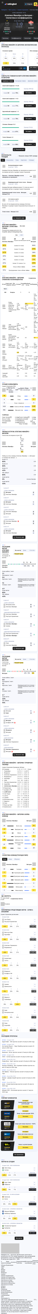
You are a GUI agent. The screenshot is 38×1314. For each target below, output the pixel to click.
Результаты (4, 1293)
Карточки (19, 232)
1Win (2, 1268)
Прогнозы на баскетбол (8, 1283)
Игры (4, 859)
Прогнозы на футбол (7, 1281)
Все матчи (18, 550)
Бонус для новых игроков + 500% (25, 1124)
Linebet (3, 1274)
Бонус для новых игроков (25, 1134)
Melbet (3, 1269)
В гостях (32, 550)
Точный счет (23, 284)
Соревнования (5, 1295)
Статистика (27, 38)
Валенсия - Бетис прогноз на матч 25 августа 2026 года (18, 1052)
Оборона (16, 859)
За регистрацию (6, 1290)
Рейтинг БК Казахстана (7, 1277)
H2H (21, 235)
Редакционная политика (20, 1262)
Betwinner (4, 1272)
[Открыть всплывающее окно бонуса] (35, 4)
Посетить (25, 1107)
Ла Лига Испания (14, 1194)
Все (17, 235)
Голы (3, 232)
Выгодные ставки (20, 81)
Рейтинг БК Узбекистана (8, 1278)
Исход (4, 284)
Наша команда (8, 1262)
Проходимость (5, 1298)
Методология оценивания (29, 1262)
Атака (10, 859)
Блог (2, 1296)
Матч (4, 289)
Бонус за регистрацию (25, 1144)
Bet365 (3, 1271)
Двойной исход (27, 284)
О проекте (3, 1262)
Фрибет (3, 1287)
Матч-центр (12, 10)
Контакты (13, 1262)
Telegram (29, 4)
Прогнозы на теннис (7, 1284)
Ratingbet (4, 10)
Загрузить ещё (19, 218)
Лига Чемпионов (15, 1165)
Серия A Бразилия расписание (9, 914)
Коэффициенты (16, 38)
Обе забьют (8, 232)
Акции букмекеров (6, 1292)
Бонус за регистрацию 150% (25, 1113)
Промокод (4, 1289)
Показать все (20, 149)
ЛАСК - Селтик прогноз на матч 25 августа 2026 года (17, 1057)
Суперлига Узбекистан (16, 1209)
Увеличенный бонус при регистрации (25, 1103)
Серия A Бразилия (22, 10)
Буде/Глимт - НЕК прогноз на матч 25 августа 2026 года (18, 1041)
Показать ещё (20, 537)
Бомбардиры (33, 284)
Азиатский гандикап (9, 284)
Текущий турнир (18, 553)
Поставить (29, 93)
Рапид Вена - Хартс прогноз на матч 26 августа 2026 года (18, 1061)
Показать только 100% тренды (28, 156)
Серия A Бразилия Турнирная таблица (13, 767)
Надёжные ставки (7, 81)
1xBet (2, 1266)
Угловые (14, 232)
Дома (24, 550)
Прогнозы (5, 38)
